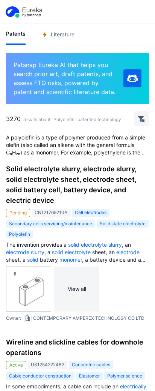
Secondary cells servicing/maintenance (50, 223)
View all (77, 289)
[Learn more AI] (132, 78)
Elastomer (89, 376)
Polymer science (124, 376)
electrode (17, 252)
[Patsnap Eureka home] (23, 12)
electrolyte (94, 244)
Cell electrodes (90, 212)
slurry (115, 244)
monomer (70, 259)
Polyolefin (19, 234)
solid (73, 244)
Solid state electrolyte (123, 223)
